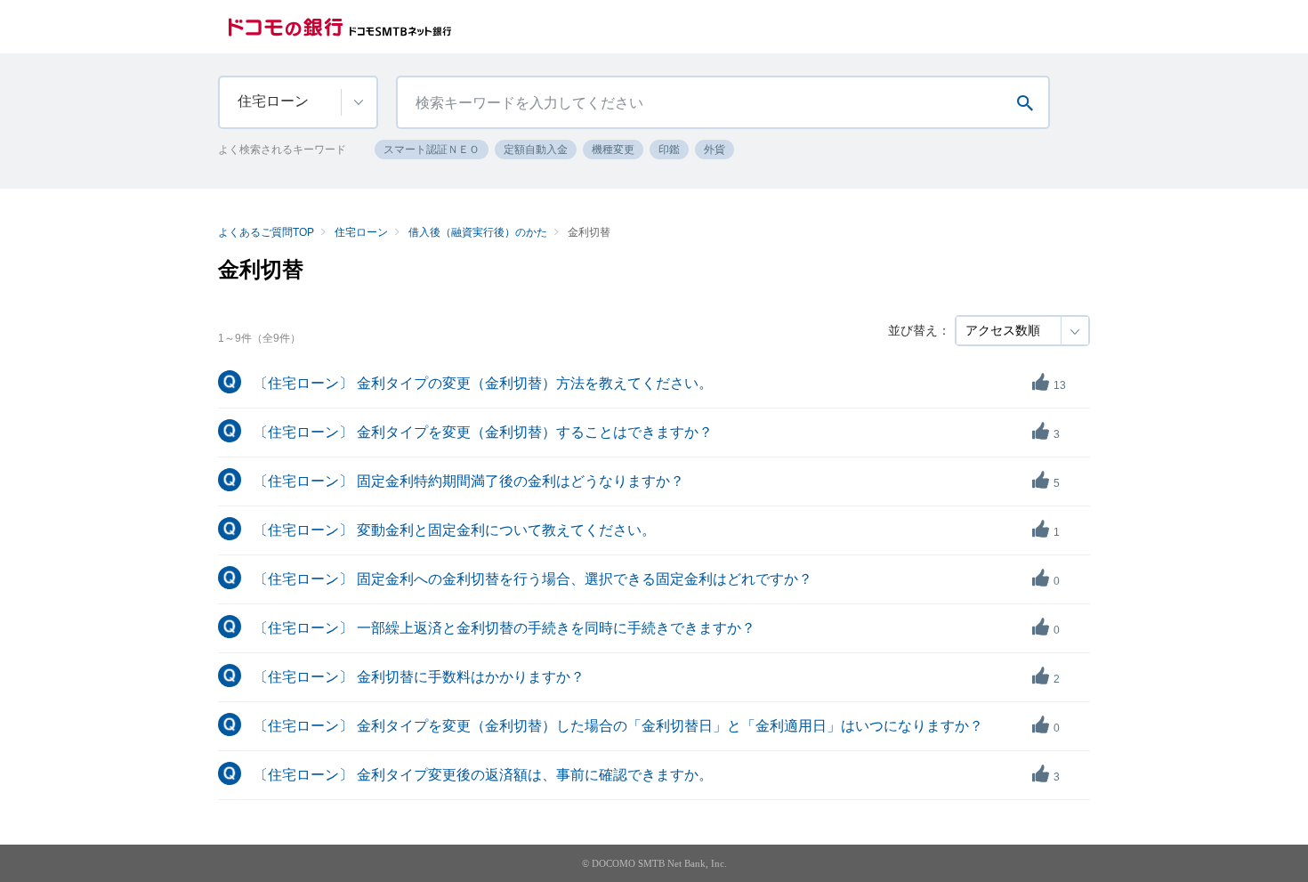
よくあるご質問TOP (266, 232)
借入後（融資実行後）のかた (477, 232)
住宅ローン (361, 232)
